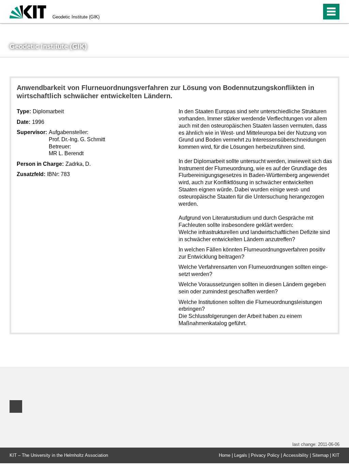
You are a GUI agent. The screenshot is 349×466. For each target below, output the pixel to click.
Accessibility (295, 455)
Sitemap (320, 455)
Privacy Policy (265, 455)
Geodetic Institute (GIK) (76, 16)
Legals (240, 455)
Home (224, 455)
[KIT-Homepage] (28, 11)
